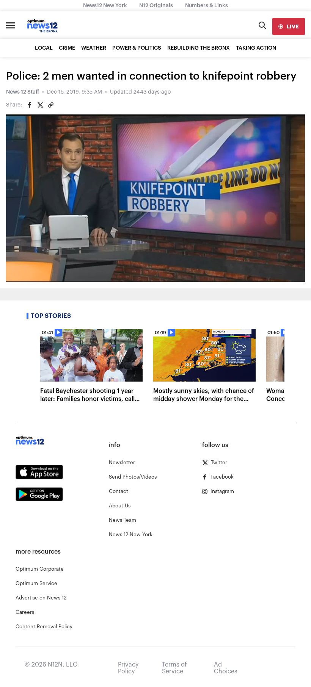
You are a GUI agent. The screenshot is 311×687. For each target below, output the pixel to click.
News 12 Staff (22, 92)
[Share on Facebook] (30, 105)
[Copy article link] (51, 105)
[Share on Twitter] (40, 105)
